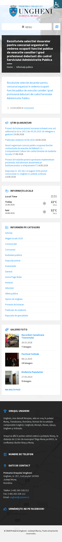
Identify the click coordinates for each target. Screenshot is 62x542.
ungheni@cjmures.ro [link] (19, 497)
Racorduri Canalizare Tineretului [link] (33, 336)
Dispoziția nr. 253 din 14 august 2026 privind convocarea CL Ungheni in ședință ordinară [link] (26, 172)
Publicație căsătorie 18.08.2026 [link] (20, 139)
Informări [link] (9, 288)
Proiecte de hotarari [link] (14, 304)
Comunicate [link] (11, 243)
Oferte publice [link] (11, 293)
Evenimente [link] (10, 266)
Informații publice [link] (24, 67)
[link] (58, 4)
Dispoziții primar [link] (12, 260)
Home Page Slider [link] (13, 277)
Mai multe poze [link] (12, 389)
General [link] (8, 271)
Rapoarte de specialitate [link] (16, 315)
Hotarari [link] (9, 282)
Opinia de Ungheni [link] (14, 299)
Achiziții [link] (8, 233)
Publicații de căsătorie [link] (15, 310)
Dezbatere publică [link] (13, 255)
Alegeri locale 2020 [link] (14, 238)
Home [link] (10, 67)
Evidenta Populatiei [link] (32, 372)
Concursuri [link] (29, 107)
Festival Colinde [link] (30, 354)
